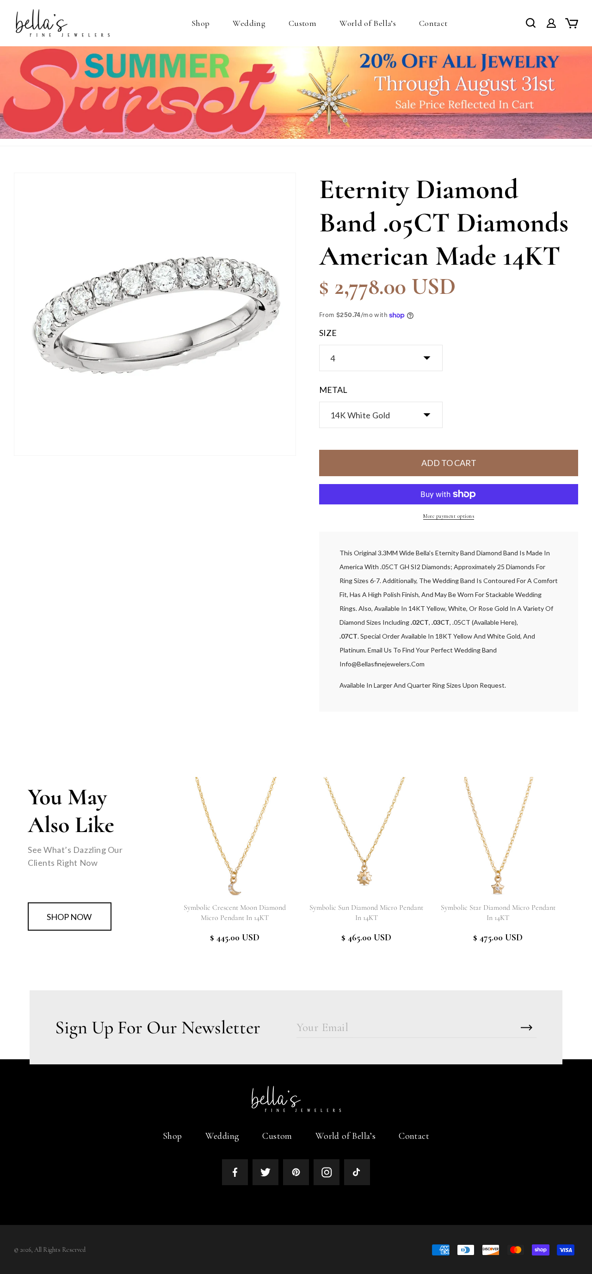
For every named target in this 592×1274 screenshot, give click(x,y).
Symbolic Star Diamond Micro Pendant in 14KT (498, 912)
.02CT (420, 622)
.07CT (348, 636)
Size (328, 333)
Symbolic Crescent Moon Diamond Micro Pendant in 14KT (235, 912)
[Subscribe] (526, 1027)
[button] (200, 23)
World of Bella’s (345, 1136)
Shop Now (69, 917)
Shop (172, 1136)
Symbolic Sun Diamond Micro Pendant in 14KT (366, 912)
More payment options (448, 516)
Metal (333, 390)
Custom (277, 1136)
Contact (414, 1136)
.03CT (441, 622)
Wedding (222, 1136)
